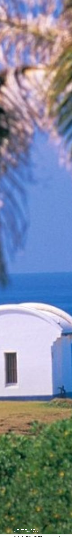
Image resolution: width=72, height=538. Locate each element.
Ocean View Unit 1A (29, 536)
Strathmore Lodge (24, 530)
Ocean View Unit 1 (21, 536)
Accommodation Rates (38, 536)
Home (15, 536)
